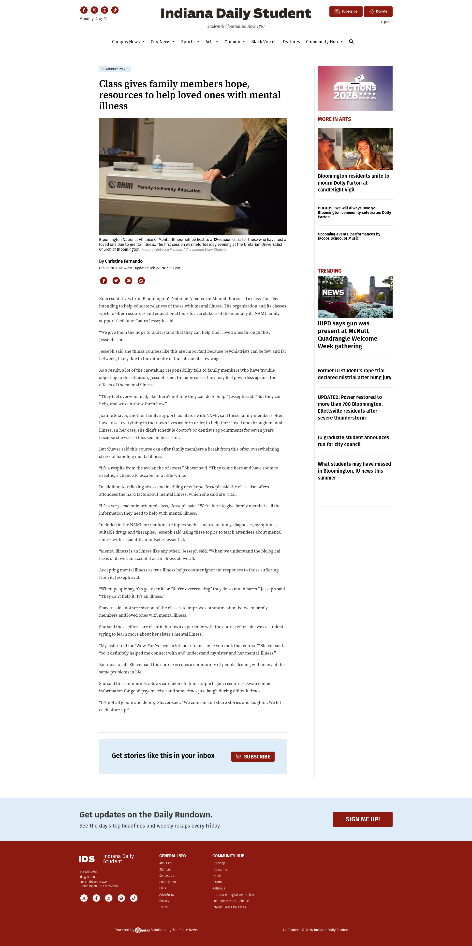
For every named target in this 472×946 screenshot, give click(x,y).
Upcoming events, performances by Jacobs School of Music (349, 236)
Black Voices (263, 41)
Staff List (165, 869)
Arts (345, 119)
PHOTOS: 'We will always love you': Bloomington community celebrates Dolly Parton (354, 212)
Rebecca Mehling (169, 249)
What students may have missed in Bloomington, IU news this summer (354, 471)
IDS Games (220, 870)
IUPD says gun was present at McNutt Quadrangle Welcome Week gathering (347, 335)
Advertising (166, 894)
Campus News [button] (126, 41)
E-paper (387, 22)
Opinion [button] (232, 41)
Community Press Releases (231, 901)
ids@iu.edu (87, 877)
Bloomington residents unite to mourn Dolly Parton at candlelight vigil (353, 183)
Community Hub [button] (322, 41)
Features (291, 41)
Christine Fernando (124, 261)
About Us (165, 863)
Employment (168, 882)
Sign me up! (363, 819)
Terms (163, 907)
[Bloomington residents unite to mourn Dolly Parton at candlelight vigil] (355, 149)
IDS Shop (218, 863)
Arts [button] (210, 41)
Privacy (164, 900)
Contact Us (166, 875)
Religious (218, 888)
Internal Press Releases (229, 907)
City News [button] (161, 41)
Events (216, 876)
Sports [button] (188, 41)
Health (217, 882)
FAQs (162, 888)
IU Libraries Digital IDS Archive (233, 895)
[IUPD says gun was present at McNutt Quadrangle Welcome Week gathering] (355, 297)
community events (115, 69)
